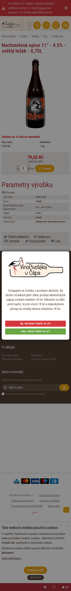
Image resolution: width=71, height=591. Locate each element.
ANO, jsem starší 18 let (35, 331)
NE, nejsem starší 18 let (35, 323)
